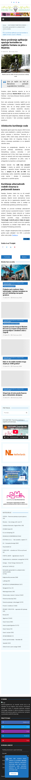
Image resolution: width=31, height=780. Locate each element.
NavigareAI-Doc (7, 588)
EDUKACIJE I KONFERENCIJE (10, 536)
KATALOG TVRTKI (7, 566)
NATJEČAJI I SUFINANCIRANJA (11, 584)
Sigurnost (5, 618)
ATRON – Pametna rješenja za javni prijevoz (15, 516)
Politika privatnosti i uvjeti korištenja (12, 750)
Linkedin (18, 2)
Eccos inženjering (7, 532)
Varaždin (5, 643)
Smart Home (6, 622)
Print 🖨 (26, 239)
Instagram (16, 2)
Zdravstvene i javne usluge (10, 647)
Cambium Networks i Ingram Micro (12, 525)
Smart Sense (6, 629)
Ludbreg (5, 581)
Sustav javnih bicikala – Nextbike (11, 639)
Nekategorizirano (7, 591)
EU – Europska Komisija (9, 543)
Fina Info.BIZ (6, 547)
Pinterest (14, 247)
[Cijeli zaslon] (26, 437)
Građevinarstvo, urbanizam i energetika (13, 559)
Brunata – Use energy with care (11, 522)
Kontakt (4, 753)
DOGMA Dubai (6, 529)
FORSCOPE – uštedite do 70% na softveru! (15, 550)
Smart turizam (7, 632)
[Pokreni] (5, 437)
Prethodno (7, 257)
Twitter (14, 2)
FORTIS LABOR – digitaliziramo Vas (12, 556)
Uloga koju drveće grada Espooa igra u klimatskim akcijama (14, 394)
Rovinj (4, 615)
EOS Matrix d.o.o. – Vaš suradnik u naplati (14, 540)
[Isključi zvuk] (23, 437)
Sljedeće (24, 257)
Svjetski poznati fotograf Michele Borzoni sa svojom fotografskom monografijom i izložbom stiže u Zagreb (15, 329)
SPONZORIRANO (7, 636)
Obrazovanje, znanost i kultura (11, 323)
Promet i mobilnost (8, 606)
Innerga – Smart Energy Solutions (12, 563)
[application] (15, 432)
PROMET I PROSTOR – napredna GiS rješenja (15, 609)
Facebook (11, 2)
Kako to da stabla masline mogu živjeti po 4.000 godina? (14, 363)
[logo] (3, 702)
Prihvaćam (13, 773)
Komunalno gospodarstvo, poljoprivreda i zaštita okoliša (14, 283)
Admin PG (5, 51)
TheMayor (15, 235)
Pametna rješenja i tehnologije (11, 602)
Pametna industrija (8, 598)
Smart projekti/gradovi (9, 286)
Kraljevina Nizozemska (9, 577)
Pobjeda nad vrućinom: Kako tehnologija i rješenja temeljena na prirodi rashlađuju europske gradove (15, 292)
